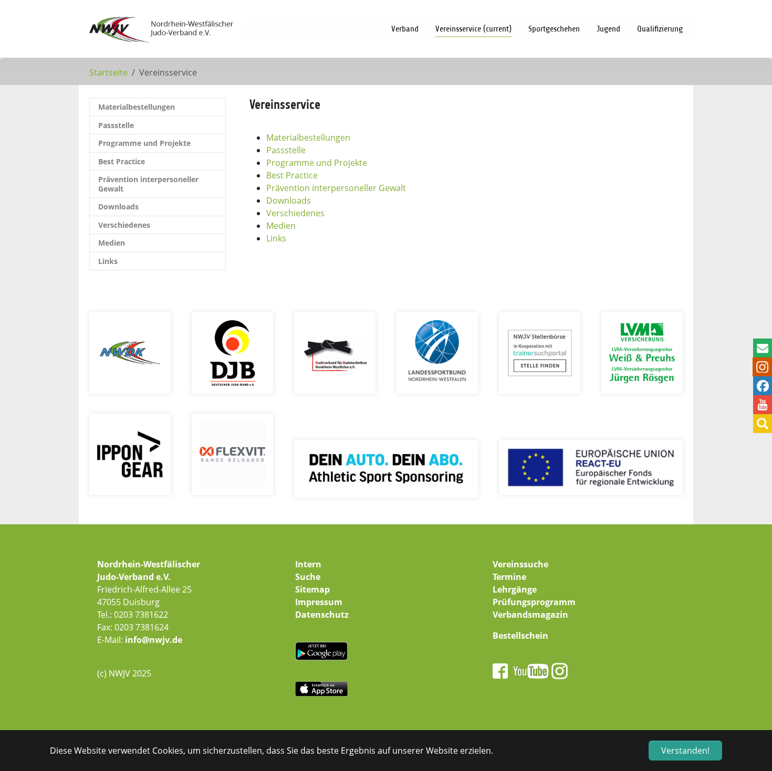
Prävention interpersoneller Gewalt (336, 188)
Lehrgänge (515, 589)
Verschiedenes (295, 213)
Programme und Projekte (316, 162)
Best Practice (292, 175)
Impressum (318, 602)
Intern (308, 564)
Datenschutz (322, 614)
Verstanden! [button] (685, 750)
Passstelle (286, 150)
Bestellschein (520, 635)
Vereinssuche (520, 564)
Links (276, 238)
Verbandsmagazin (530, 614)
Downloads (288, 200)
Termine (509, 577)
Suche (307, 577)
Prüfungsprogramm (534, 602)
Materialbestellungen (308, 137)
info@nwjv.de (153, 640)
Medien (281, 225)
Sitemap (312, 589)
